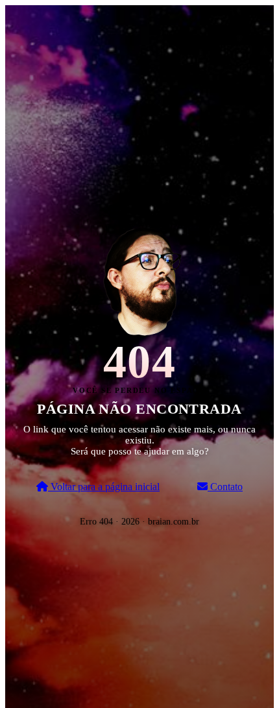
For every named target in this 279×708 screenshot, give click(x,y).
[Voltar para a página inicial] (139, 280)
